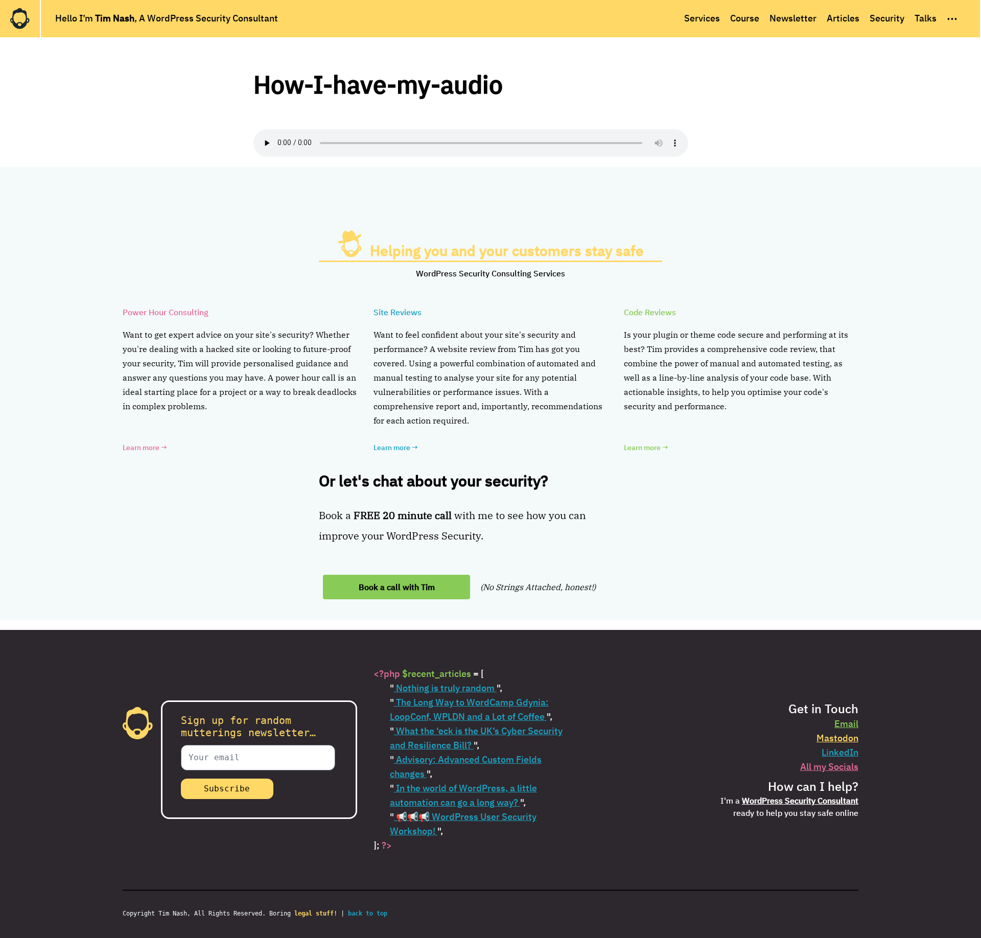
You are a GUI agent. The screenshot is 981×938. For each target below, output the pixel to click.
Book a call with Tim (397, 587)
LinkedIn (840, 752)
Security (887, 18)
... (952, 16)
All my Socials (829, 766)
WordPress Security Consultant (800, 800)
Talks (926, 18)
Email (846, 724)
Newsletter (792, 18)
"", (446, 688)
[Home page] (20, 18)
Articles (843, 18)
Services (702, 18)
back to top (367, 913)
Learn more (145, 447)
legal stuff (314, 913)
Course (744, 18)
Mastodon (837, 738)
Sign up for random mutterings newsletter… (248, 726)
